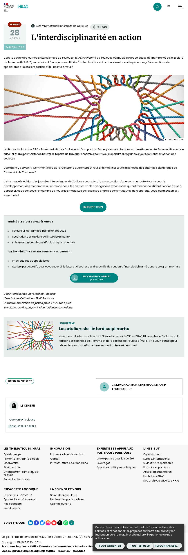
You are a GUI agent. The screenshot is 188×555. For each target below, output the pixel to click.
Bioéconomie (12, 467)
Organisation (151, 454)
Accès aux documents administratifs (28, 551)
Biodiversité (11, 463)
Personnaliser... (166, 546)
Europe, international (156, 459)
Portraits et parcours (156, 467)
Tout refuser (140, 546)
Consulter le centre (23, 426)
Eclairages (103, 463)
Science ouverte (60, 504)
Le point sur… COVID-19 (18, 495)
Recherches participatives (67, 499)
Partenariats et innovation (67, 454)
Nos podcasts (13, 504)
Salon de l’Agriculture (63, 495)
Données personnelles (55, 546)
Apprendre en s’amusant (20, 499)
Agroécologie (12, 454)
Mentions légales (14, 546)
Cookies (64, 551)
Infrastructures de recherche (69, 463)
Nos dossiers (12, 508)
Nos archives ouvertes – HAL (161, 480)
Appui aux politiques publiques (116, 467)
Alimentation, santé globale (21, 459)
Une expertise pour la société (115, 458)
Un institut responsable (158, 463)
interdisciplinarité (20, 381)
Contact (79, 551)
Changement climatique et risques (21, 473)
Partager (102, 26)
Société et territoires (17, 479)
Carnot (54, 459)
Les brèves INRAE (153, 476)
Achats (80, 546)
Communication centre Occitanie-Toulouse (139, 386)
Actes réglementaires (157, 472)
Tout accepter (110, 546)
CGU (33, 546)
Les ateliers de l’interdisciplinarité (94, 328)
